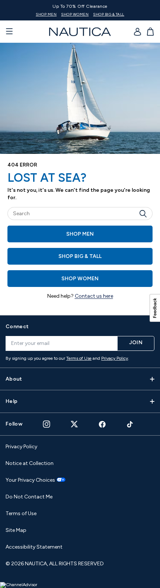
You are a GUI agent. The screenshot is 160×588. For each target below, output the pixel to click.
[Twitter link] (74, 424)
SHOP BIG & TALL (108, 14)
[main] (80, 179)
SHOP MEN (46, 14)
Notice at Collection (30, 463)
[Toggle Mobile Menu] (9, 32)
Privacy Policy (114, 358)
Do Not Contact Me (29, 497)
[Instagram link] (46, 424)
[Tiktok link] (130, 424)
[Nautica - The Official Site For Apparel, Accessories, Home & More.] (80, 31)
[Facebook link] (102, 424)
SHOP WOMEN (75, 14)
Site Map (16, 530)
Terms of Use (79, 358)
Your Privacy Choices (30, 480)
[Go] (145, 213)
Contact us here (94, 296)
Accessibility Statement (34, 547)
